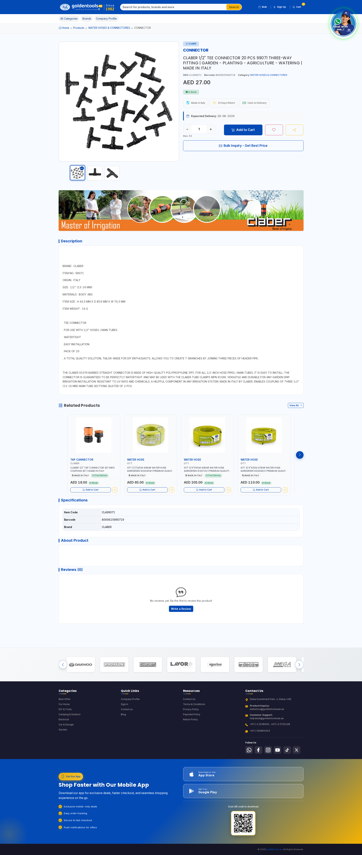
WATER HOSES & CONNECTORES (109, 27)
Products (78, 27)
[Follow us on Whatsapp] (249, 750)
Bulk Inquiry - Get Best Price (246, 146)
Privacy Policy (191, 709)
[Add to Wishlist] (274, 130)
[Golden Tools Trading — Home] (87, 7)
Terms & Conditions (194, 704)
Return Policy (190, 719)
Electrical (64, 719)
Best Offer (65, 699)
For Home (64, 704)
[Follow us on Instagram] (268, 750)
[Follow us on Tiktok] (287, 750)
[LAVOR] (181, 664)
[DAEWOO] (80, 664)
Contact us (127, 709)
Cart (300, 6)
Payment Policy (191, 714)
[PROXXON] (114, 664)
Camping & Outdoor (70, 714)
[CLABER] (148, 664)
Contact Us (189, 699)
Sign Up (281, 6)
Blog (123, 714)
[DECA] (248, 664)
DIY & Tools (65, 709)
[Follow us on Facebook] (258, 750)
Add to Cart (245, 130)
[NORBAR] (215, 664)
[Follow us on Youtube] (277, 750)
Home (65, 27)
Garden (63, 729)
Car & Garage (66, 724)
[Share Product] (295, 130)
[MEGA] (282, 664)
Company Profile (130, 699)
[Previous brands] (63, 664)
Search (234, 7)
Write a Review (181, 608)
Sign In (124, 704)
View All (294, 405)
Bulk (264, 6)
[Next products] (300, 455)
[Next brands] (299, 664)
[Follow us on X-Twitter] (296, 750)
